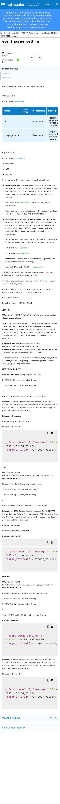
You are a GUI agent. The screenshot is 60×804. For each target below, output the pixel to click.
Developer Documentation (32, 5)
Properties (19, 158)
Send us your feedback (13, 727)
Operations (19, 101)
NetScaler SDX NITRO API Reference (22, 33)
